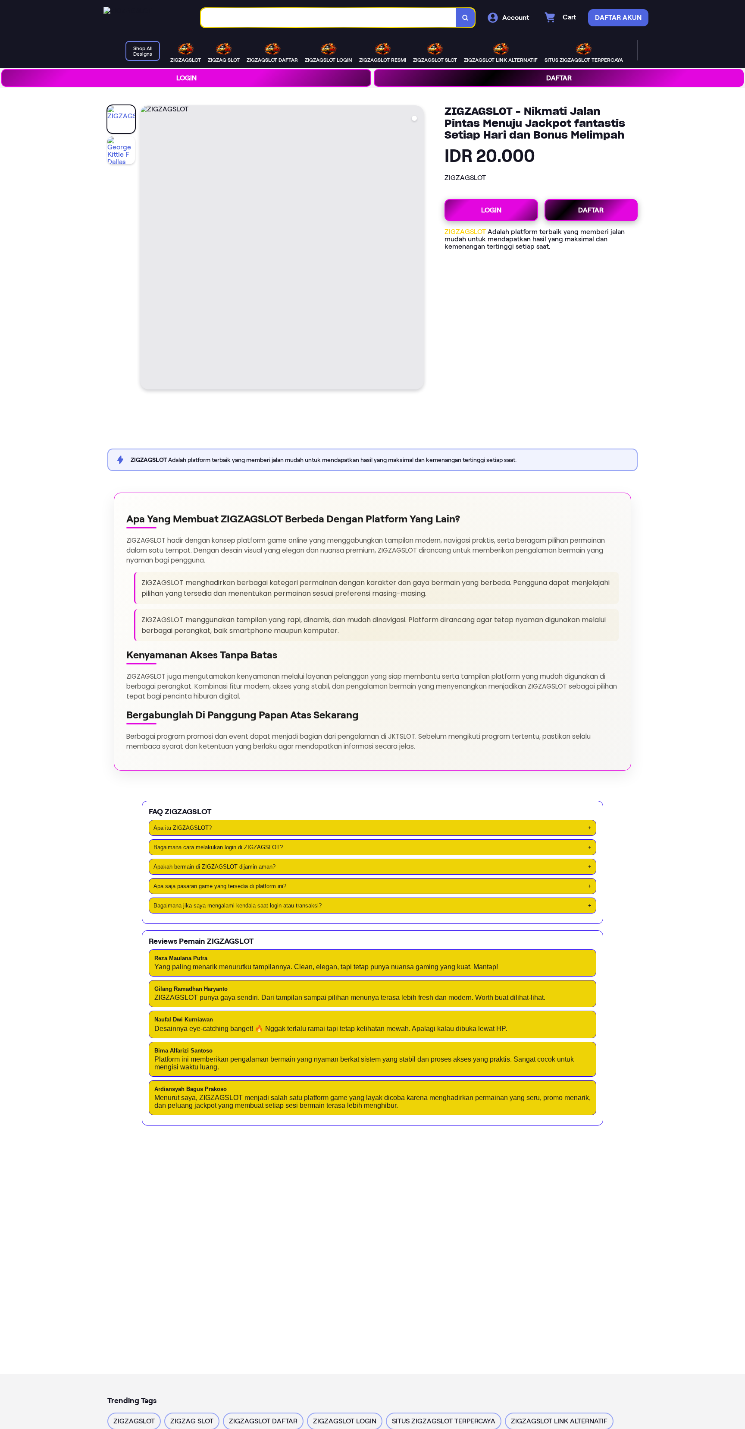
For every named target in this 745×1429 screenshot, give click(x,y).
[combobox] (328, 18)
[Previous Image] (147, 248)
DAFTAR (559, 78)
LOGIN (186, 78)
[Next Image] (417, 248)
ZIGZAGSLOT (465, 231)
